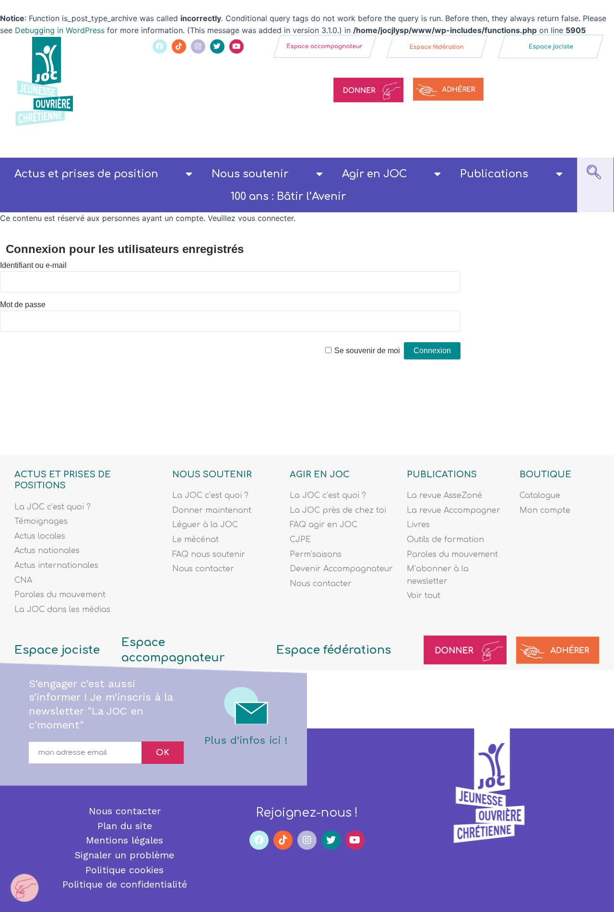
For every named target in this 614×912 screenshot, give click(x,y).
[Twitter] (217, 46)
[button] (593, 174)
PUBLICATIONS (442, 474)
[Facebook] (160, 46)
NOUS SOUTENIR (212, 474)
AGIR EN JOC (320, 474)
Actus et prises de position (86, 174)
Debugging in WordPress (60, 30)
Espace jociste (57, 650)
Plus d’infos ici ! (245, 740)
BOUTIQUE (545, 474)
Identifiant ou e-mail (33, 265)
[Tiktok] (179, 46)
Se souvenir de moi (367, 350)
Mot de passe (23, 304)
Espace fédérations (333, 650)
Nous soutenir (250, 174)
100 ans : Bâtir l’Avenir (288, 196)
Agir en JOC (374, 174)
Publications (494, 174)
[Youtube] (236, 46)
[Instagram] (198, 46)
